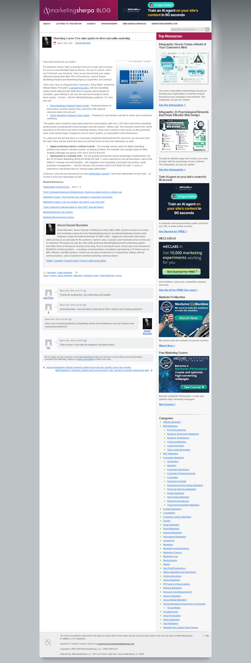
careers (53, 275)
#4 (85, 340)
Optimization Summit (99, 173)
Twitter (49, 260)
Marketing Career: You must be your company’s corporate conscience (77, 197)
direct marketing (65, 275)
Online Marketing (64, 272)
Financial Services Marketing (181, 489)
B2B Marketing (170, 426)
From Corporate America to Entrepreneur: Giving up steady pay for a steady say (82, 192)
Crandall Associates (79, 88)
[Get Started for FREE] (184, 219)
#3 (70, 319)
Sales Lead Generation (178, 449)
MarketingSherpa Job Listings (58, 212)
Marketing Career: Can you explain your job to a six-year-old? (74, 202)
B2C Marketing (170, 453)
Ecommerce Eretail (176, 481)
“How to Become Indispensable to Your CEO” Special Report (73, 207)
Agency (91, 24)
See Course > (167, 404)
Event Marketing (171, 528)
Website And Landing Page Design (180, 627)
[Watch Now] (184, 336)
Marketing (51, 272)
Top (207, 636)
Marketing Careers (172, 552)
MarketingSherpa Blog (79, 10)
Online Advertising (172, 576)
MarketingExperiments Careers (58, 217)
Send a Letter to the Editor (93, 260)
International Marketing (174, 536)
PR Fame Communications (176, 584)
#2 (85, 305)
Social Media (173, 607)
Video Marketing (171, 619)
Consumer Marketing (173, 457)
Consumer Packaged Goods (181, 473)
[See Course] (184, 392)
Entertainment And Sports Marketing (185, 485)
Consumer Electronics (178, 469)
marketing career (90, 275)
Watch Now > (167, 345)
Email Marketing (171, 525)
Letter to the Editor (85, 359)
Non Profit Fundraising (174, 568)
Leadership (169, 540)
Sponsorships (109, 24)
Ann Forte (48, 298)
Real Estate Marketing (178, 497)
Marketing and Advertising (176, 548)
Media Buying (170, 560)
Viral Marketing (170, 623)
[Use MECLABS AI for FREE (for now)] (184, 278)
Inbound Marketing (172, 532)
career (46, 275)
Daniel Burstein (83, 43)
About (47, 24)
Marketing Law (170, 556)
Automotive (172, 461)
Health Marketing (175, 493)
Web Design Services (134, 24)
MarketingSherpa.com (164, 24)
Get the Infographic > (172, 104)
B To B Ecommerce (176, 430)
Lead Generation (175, 445)
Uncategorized (170, 612)
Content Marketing (172, 509)
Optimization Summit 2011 (56, 187)
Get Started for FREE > (173, 231)
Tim (48, 348)
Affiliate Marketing (172, 422)
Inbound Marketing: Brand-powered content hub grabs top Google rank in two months (88, 367)
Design (166, 520)
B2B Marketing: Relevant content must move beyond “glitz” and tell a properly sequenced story (102, 370)
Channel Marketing (176, 442)
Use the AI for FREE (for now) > (178, 289)
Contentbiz (172, 477)
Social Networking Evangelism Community (184, 604)
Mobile (166, 564)
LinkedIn (58, 260)
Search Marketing (172, 596)
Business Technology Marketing (183, 434)
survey (119, 275)
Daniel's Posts (71, 260)
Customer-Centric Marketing (177, 517)
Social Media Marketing (175, 600)
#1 (85, 291)
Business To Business (178, 438)
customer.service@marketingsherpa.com (115, 644)
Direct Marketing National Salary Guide (69, 105)
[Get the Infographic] (184, 87)
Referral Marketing (172, 588)
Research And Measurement (177, 592)
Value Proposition (172, 615)
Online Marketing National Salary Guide (70, 115)
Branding (171, 465)
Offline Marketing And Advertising (179, 572)
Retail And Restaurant (178, 501)
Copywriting (169, 513)
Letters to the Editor (69, 24)
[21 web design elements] (184, 154)
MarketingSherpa (51, 642)
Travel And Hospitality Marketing (183, 505)
